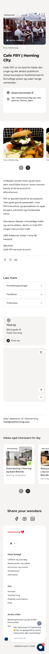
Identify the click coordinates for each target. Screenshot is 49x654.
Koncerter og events (18, 567)
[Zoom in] (41, 389)
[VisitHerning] (16, 532)
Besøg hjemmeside (21, 92)
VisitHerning (14, 595)
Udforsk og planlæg (17, 559)
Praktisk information (18, 599)
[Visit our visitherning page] (16, 518)
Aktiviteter (13, 575)
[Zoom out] (41, 397)
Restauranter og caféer (19, 563)
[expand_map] (41, 352)
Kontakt (12, 591)
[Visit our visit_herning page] (24, 518)
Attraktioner (14, 571)
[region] (24, 375)
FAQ (10, 603)
